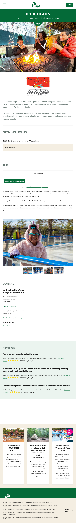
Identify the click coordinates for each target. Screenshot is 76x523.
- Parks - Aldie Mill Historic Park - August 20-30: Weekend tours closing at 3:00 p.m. (27, 502)
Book (70, 5)
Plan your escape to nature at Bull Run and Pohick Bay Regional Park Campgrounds (38, 451)
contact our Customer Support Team (37, 187)
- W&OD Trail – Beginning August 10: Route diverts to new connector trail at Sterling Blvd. (29, 509)
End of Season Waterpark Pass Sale (62, 448)
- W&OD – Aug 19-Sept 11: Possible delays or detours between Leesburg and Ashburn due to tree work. (30, 505)
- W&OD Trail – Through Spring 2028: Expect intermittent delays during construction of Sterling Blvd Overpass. (30, 517)
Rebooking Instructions (14, 181)
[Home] (36, 4)
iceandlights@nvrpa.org (9, 306)
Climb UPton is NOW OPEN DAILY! (13, 448)
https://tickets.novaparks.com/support (13, 318)
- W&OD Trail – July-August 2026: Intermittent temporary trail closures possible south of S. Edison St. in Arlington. (29, 513)
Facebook (5, 392)
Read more (60, 358)
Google (5, 361)
